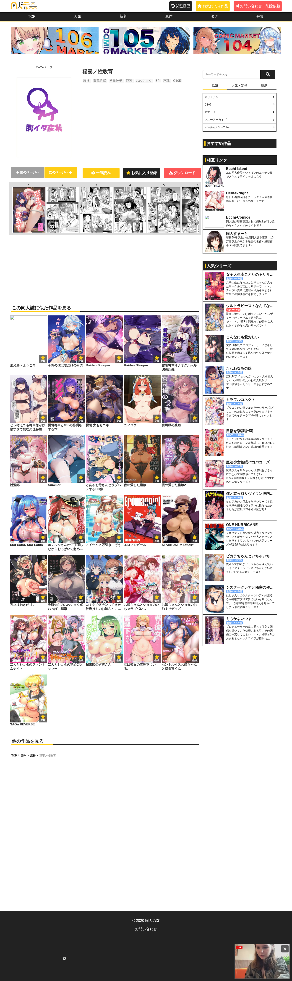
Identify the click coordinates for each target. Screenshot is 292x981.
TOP (32, 17)
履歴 (264, 85)
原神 (86, 80)
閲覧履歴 (183, 6)
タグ (214, 16)
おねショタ (144, 80)
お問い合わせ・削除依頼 (260, 6)
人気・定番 (240, 85)
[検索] (267, 74)
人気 (77, 16)
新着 (123, 16)
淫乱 (166, 80)
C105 (177, 80)
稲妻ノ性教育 (47, 755)
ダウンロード (185, 173)
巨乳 (129, 80)
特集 (260, 16)
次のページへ (58, 172)
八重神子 (116, 80)
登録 (80, 361)
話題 (215, 85)
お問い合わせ (146, 929)
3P (157, 80)
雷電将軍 (99, 80)
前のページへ (29, 172)
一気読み (103, 173)
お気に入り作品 (215, 6)
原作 (168, 16)
